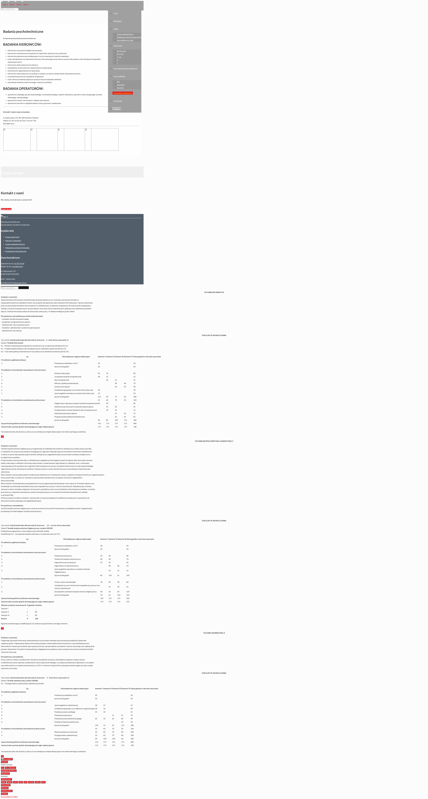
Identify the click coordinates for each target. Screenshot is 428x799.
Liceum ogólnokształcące (15, 244)
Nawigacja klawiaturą (9, 770)
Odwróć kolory (7, 791)
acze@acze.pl (17, 266)
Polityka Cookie (10, 279)
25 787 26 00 (19, 263)
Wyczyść (12, 768)
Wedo (24, 283)
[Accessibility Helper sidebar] (7, 759)
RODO (3, 279)
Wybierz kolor (6, 779)
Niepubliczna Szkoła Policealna (17, 248)
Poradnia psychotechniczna (15, 251)
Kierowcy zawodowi (13, 240)
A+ (6, 768)
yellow (38, 782)
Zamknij (4, 762)
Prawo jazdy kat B (12, 237)
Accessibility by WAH (9, 797)
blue (20, 782)
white (9, 782)
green (15, 782)
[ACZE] (15, 4)
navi (43, 782)
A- (2, 768)
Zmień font (5, 773)
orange (31, 782)
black (3, 782)
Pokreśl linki (6, 785)
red (25, 782)
